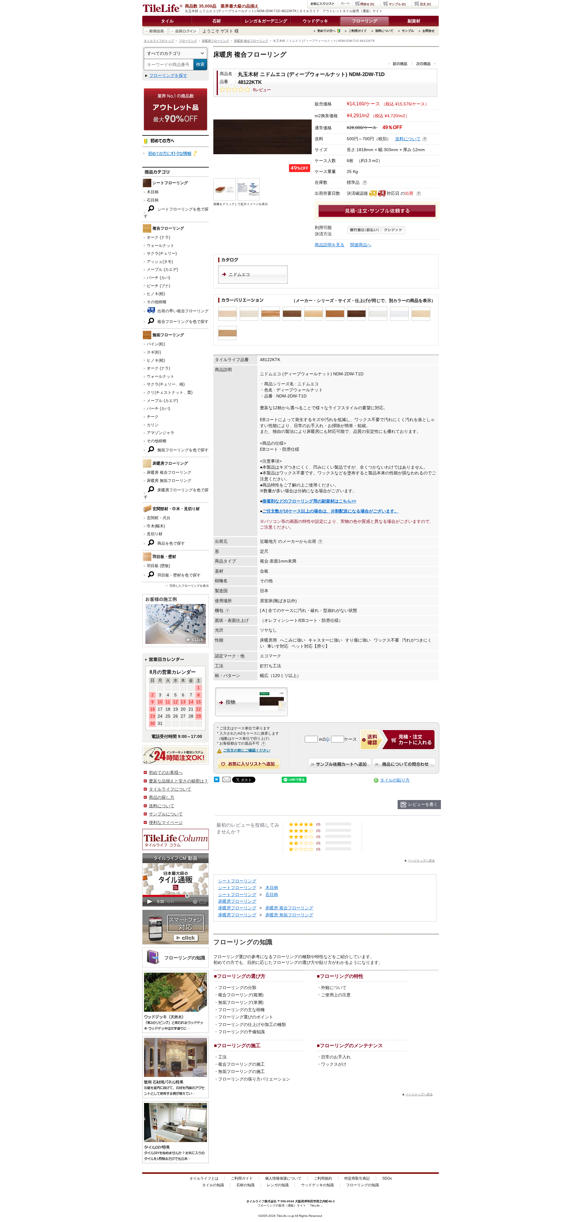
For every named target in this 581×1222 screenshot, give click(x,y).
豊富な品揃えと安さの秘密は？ (178, 781)
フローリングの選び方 (241, 976)
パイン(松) (156, 344)
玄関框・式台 (158, 518)
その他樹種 (156, 302)
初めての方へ (326, 30)
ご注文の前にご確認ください (246, 750)
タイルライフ (255, 1201)
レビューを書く (423, 804)
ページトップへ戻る (421, 860)
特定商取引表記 (357, 1178)
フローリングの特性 (341, 976)
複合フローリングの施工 (241, 1064)
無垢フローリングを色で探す (182, 450)
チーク (153, 416)
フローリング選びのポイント (245, 1016)
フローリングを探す (168, 75)
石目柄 (153, 200)
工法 (222, 1056)
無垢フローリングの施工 (241, 1071)
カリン (153, 425)
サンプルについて (166, 814)
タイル (167, 20)
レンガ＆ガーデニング (266, 20)
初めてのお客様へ (166, 772)
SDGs (387, 1178)
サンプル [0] (397, 4)
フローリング (364, 20)
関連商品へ (360, 244)
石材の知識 (245, 1185)
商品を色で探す (170, 543)
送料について (384, 30)
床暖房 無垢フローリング (169, 480)
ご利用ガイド (358, 30)
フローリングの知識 (362, 1185)
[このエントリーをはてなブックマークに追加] (216, 780)
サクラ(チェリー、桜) (166, 384)
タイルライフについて (170, 789)
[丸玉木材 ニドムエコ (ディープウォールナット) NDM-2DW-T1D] (262, 137)
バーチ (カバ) (158, 277)
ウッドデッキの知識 (317, 1185)
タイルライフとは (203, 1178)
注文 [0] (425, 4)
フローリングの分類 (237, 987)
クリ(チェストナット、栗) (169, 392)
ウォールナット (160, 245)
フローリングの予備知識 (241, 1031)
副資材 (414, 20)
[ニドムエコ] (253, 282)
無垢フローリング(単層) (241, 1002)
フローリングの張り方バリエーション (254, 1079)
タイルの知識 (213, 1185)
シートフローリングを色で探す (176, 212)
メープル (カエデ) (162, 269)
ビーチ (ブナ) (158, 286)
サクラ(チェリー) (162, 253)
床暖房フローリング (215, 40)
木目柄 (153, 192)
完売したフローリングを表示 (189, 585)
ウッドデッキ (315, 20)
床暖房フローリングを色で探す (176, 493)
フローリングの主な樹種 (241, 1009)
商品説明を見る (329, 244)
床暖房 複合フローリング (251, 40)
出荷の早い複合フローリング (182, 311)
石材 (216, 20)
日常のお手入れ (336, 1056)
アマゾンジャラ (160, 432)
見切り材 (154, 534)
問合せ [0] (367, 4)
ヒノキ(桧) (156, 293)
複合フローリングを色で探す (182, 321)
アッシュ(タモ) (160, 261)
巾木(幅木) (156, 526)
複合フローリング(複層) (241, 994)
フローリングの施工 (239, 1045)
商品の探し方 (161, 797)
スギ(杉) (154, 352)
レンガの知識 (278, 1185)
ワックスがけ (333, 1064)
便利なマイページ (166, 822)
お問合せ (428, 30)
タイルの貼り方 (395, 780)
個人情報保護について (283, 1178)
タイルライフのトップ (159, 40)
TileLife (315, 1205)
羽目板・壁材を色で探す (178, 575)
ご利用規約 (323, 1178)
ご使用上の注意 (336, 994)
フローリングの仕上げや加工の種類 (252, 1024)
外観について (333, 987)
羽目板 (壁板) (158, 565)
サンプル (408, 30)
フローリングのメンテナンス (351, 1045)
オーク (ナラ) (158, 237)
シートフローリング (237, 880)
